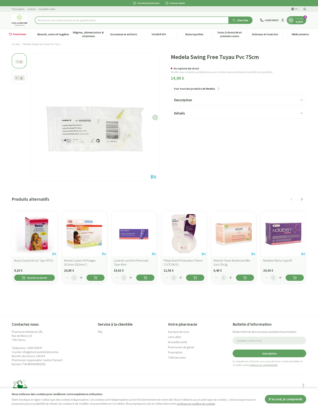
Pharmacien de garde (181, 347)
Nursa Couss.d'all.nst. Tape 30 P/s (33, 260)
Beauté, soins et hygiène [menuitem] (54, 35)
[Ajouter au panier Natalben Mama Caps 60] (295, 278)
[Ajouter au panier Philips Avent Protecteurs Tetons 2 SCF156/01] (195, 278)
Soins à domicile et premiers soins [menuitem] (232, 34)
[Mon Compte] (283, 20)
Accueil (15, 44)
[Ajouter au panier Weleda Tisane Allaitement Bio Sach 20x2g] (245, 278)
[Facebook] (303, 385)
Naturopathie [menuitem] (198, 35)
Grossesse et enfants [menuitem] (125, 35)
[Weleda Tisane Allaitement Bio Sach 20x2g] (233, 233)
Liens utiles (174, 337)
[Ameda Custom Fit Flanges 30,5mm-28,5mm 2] (84, 233)
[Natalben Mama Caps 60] (283, 233)
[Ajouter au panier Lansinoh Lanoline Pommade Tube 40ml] (145, 278)
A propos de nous (178, 332)
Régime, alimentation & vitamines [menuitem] (89, 34)
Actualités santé (47, 9)
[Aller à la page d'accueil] (19, 20)
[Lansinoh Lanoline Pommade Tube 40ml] (134, 233)
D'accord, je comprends (285, 399)
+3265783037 (34, 348)
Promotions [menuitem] (19, 34)
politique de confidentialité (263, 365)
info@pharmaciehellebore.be (40, 352)
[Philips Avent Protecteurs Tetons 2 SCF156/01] (183, 233)
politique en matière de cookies (196, 403)
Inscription (269, 353)
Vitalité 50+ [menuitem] (164, 35)
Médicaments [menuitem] (305, 35)
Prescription (18, 9)
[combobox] (132, 20)
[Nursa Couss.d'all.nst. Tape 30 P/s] (34, 233)
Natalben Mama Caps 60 (277, 260)
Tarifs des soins (177, 357)
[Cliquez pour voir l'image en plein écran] (95, 117)
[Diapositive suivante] (301, 199)
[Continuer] (155, 117)
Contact (31, 9)
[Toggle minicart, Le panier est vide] (290, 20)
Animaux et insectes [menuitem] (267, 35)
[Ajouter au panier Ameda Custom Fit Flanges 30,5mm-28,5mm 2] (95, 278)
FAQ (100, 332)
